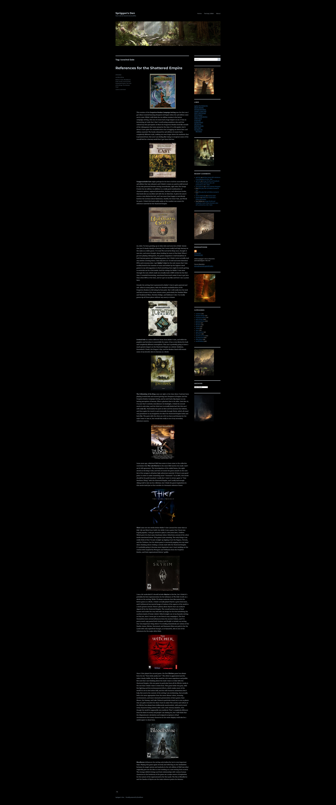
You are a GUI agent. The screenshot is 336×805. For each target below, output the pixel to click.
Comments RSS (198, 255)
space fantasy (199, 332)
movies (198, 326)
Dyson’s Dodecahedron (200, 117)
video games (199, 339)
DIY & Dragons (198, 115)
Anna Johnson (200, 186)
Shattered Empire (120, 83)
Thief (116, 87)
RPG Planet (199, 131)
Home (199, 13)
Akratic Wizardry (199, 107)
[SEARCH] (218, 59)
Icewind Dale (127, 81)
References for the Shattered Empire (148, 68)
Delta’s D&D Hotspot (200, 113)
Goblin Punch (198, 118)
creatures (198, 314)
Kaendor (198, 323)
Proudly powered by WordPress (134, 797)
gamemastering (200, 321)
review (197, 328)
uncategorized (200, 337)
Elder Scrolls (118, 81)
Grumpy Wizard (198, 122)
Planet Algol (197, 128)
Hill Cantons (197, 124)
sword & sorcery (200, 336)
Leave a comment (120, 89)
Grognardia (197, 120)
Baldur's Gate (119, 79)
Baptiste (198, 197)
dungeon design (200, 315)
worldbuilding (119, 77)
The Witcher (126, 85)
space (197, 330)
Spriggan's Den (125, 13)
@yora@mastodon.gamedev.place (203, 266)
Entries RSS (197, 253)
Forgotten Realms (201, 317)
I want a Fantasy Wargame (213, 186)
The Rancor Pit (198, 129)
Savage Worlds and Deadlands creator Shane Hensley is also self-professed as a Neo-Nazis (207, 183)
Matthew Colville (199, 126)
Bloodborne (127, 79)
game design (199, 319)
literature (198, 325)
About (218, 13)
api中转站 (198, 177)
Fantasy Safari (209, 13)
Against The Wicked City (201, 106)
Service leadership (201, 196)
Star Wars (198, 334)
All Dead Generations (200, 109)
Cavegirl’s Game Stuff (200, 111)
